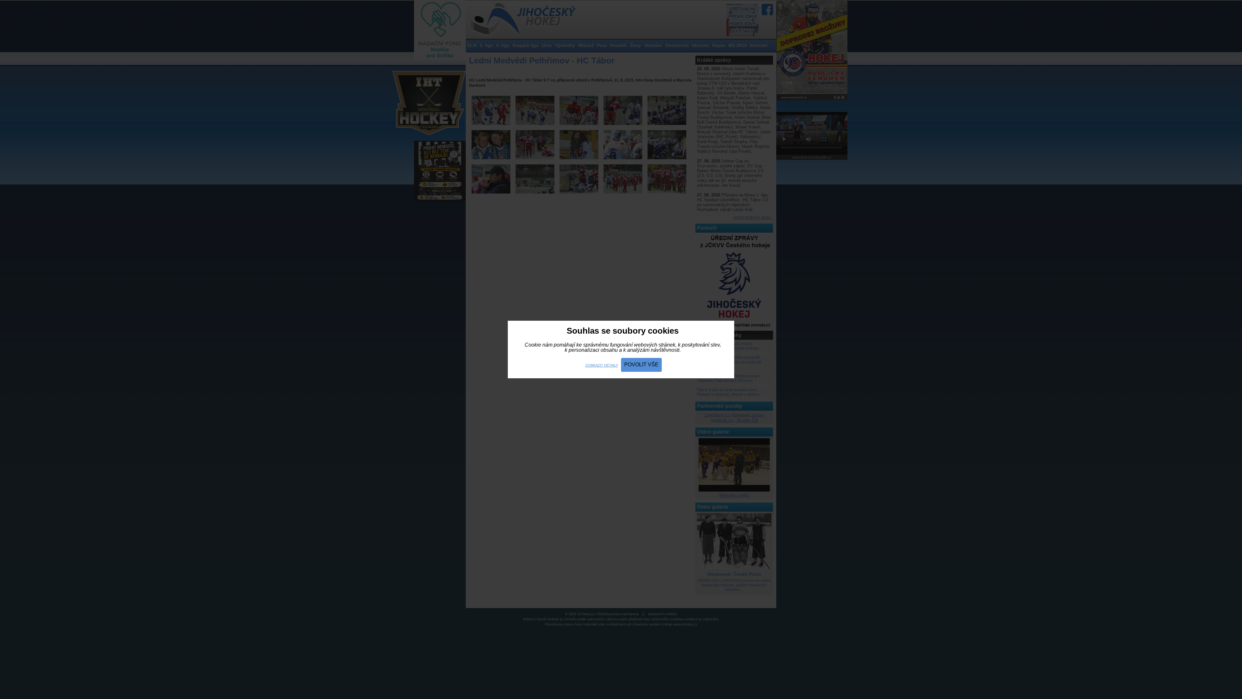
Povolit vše (641, 364)
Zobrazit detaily (601, 365)
